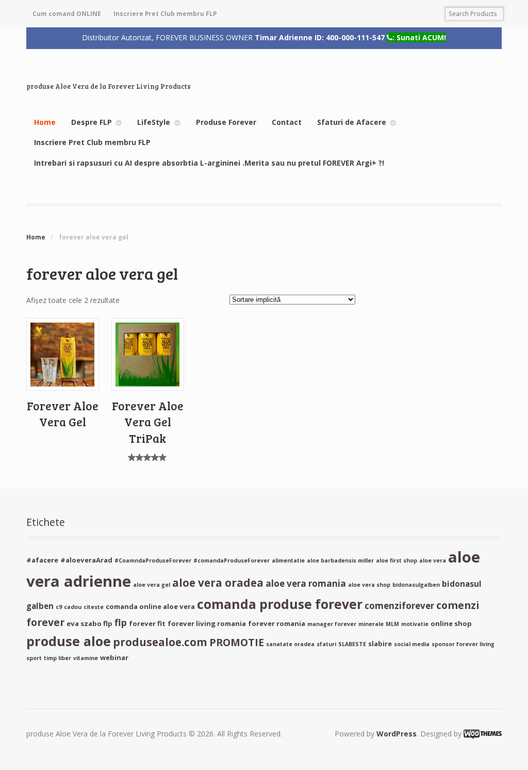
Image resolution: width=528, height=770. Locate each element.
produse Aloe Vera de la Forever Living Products (108, 86)
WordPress (396, 734)
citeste (94, 607)
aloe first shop (396, 560)
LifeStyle (153, 122)
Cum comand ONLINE (66, 13)
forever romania (276, 623)
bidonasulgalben (416, 584)
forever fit (147, 623)
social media (412, 644)
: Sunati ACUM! (419, 37)
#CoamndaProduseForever (152, 560)
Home (45, 122)
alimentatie (288, 560)
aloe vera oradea (217, 582)
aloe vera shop (369, 584)
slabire (380, 643)
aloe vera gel (151, 584)
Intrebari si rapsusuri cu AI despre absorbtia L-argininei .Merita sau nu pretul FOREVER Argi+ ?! (209, 163)
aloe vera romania (306, 583)
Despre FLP (91, 122)
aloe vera (432, 560)
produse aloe (68, 641)
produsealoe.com (160, 642)
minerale (371, 624)
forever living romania (207, 623)
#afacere (42, 560)
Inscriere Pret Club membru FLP (165, 13)
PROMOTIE (236, 642)
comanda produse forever (279, 604)
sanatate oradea (290, 644)
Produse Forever (226, 122)
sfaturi (326, 644)
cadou (72, 607)
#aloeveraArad (86, 560)
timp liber (57, 658)
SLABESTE (352, 644)
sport (34, 658)
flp (120, 622)
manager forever (331, 624)
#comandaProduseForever (231, 560)
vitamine (85, 658)
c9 (59, 607)
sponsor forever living (463, 644)
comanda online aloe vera (150, 606)
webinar (114, 657)
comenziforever (399, 606)
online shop (451, 623)
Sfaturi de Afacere (351, 122)
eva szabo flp (89, 623)
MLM (392, 624)
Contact (287, 122)
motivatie (414, 624)
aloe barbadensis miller (340, 560)
